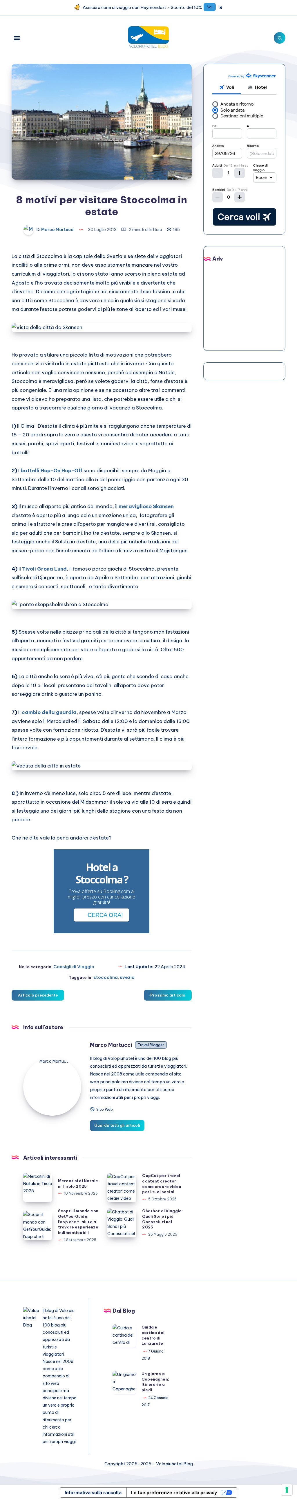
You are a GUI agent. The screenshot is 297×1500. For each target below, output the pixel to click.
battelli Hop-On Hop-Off (51, 470)
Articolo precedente (38, 995)
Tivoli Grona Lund (44, 569)
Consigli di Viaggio (73, 966)
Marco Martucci (111, 1045)
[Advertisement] (254, 303)
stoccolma (105, 977)
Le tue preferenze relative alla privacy (174, 1492)
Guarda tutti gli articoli (117, 1125)
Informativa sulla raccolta (93, 1492)
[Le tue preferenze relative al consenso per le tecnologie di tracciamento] (286, 1489)
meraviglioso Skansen (146, 506)
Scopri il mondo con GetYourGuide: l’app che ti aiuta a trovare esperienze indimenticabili (78, 1222)
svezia (127, 977)
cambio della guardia (49, 712)
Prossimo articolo (167, 995)
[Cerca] (279, 38)
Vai (209, 7)
